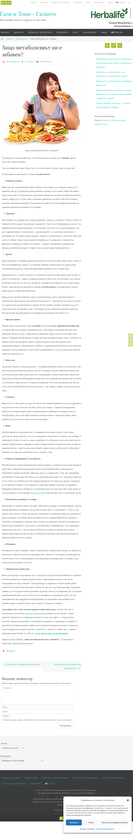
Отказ (91, 822)
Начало (33, 3)
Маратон (44, 3)
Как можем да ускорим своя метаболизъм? (67, 665)
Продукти (78, 3)
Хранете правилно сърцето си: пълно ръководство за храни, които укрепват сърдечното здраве (114, 94)
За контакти (99, 3)
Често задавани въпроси (13, 782)
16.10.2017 (29, 61)
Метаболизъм (21, 39)
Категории (6, 754)
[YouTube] (3, 3)
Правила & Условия (11, 777)
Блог (88, 3)
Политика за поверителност (105, 829)
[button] (128, 800)
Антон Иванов (12, 61)
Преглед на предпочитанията (115, 822)
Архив (4, 742)
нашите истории (32, 612)
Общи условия (31, 777)
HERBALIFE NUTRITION (61, 3)
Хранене (9, 39)
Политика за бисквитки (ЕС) (86, 777)
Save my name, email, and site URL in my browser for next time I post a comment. (38, 718)
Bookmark (10, 650)
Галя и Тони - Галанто (28, 14)
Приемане (73, 822)
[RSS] (9, 3)
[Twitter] (6, 3)
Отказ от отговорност (113, 777)
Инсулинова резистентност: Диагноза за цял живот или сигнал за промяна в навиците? (114, 63)
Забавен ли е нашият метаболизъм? (23, 663)
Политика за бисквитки (87, 829)
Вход (110, 3)
